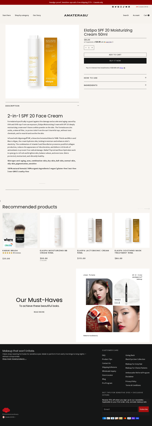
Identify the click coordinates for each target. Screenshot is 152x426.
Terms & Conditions (133, 385)
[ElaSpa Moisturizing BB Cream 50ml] (57, 230)
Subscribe (144, 409)
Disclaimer (130, 377)
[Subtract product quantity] (92, 48)
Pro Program (107, 383)
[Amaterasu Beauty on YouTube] (126, 7)
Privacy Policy (131, 381)
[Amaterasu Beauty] (76, 15)
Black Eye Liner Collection (135, 359)
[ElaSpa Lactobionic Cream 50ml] (94, 230)
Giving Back (130, 355)
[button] (115, 42)
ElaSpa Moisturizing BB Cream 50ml (53, 251)
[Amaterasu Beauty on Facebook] (113, 7)
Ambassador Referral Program (138, 373)
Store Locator (107, 375)
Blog (104, 379)
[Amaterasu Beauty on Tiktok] (124, 7)
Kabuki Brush (10, 250)
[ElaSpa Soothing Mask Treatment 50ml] (132, 230)
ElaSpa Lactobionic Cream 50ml (93, 251)
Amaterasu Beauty (12, 414)
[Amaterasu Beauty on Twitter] (116, 7)
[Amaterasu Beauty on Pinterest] (118, 7)
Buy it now (115, 61)
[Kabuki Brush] (19, 230)
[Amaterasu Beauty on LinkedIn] (129, 7)
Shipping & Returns (109, 367)
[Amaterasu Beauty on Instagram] (121, 7)
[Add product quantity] (86, 48)
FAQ (103, 355)
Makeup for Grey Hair (134, 364)
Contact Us (106, 363)
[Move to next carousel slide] (147, 209)
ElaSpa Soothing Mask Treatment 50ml (128, 251)
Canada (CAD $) (143, 7)
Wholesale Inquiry (109, 371)
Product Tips (107, 359)
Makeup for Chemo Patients (136, 368)
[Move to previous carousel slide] (140, 209)
